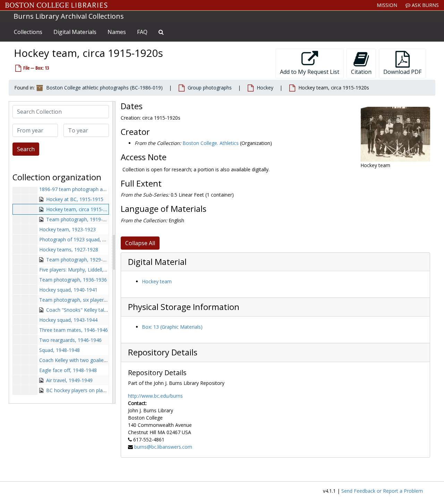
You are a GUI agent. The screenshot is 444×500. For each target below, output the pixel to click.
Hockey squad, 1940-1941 (68, 289)
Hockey (265, 87)
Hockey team (157, 281)
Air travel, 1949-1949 (69, 380)
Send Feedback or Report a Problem (382, 491)
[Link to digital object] (395, 134)
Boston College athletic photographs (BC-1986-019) (104, 87)
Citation (361, 72)
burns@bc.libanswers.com (163, 446)
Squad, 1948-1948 (59, 350)
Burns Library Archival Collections (69, 16)
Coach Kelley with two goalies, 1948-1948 (86, 360)
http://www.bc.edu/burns (155, 396)
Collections (28, 32)
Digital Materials (74, 32)
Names (117, 32)
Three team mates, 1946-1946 (73, 330)
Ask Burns (424, 5)
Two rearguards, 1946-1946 (70, 340)
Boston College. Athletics (210, 143)
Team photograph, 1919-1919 (80, 219)
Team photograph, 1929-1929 (80, 259)
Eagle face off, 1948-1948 (68, 370)
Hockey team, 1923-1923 (67, 229)
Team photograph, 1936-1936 (73, 279)
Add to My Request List (309, 72)
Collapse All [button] (140, 243)
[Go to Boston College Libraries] (56, 5)
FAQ (142, 32)
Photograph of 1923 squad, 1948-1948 (82, 239)
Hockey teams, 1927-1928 (68, 249)
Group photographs (210, 87)
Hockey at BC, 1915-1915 (74, 199)
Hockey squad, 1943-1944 (68, 320)
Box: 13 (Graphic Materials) (172, 327)
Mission (387, 5)
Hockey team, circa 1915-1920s (81, 209)
